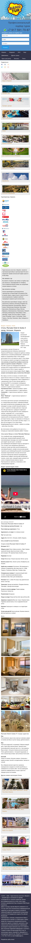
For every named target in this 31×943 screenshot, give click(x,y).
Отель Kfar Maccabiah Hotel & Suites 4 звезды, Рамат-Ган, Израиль (14, 829)
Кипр (25, 52)
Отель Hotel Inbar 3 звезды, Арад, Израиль (13, 886)
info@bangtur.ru (19, 936)
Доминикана (5, 55)
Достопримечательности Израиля (11, 156)
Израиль (4, 52)
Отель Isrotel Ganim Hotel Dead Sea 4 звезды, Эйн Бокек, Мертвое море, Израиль (14, 868)
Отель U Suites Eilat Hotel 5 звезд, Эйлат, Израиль (13, 810)
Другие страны (15, 55)
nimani (12, 939)
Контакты (16, 58)
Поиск (23, 58)
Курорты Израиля (7, 143)
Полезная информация (8, 193)
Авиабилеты (5, 181)
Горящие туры (6, 93)
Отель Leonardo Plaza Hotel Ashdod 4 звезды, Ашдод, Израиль (14, 848)
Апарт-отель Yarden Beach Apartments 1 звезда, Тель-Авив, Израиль (15, 791)
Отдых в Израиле (7, 81)
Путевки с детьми (7, 106)
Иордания (12, 52)
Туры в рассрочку (6, 58)
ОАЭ (19, 52)
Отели (4, 131)
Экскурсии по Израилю (8, 168)
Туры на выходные (7, 118)
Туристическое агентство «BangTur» (20, 896)
